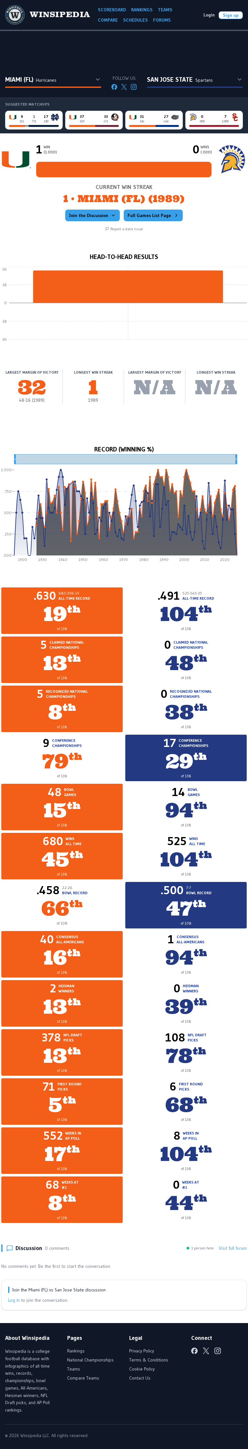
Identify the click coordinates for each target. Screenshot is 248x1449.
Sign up (231, 15)
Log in (14, 1300)
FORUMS (162, 20)
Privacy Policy (141, 1351)
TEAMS (165, 10)
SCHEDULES (135, 20)
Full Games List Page (149, 215)
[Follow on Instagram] (134, 87)
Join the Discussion (88, 215)
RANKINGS (142, 10)
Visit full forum (233, 1248)
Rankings (76, 1351)
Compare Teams (83, 1378)
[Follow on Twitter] (124, 87)
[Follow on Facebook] (114, 87)
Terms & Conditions (148, 1360)
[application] (124, 307)
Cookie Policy (142, 1369)
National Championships (90, 1360)
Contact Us (139, 1378)
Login (209, 15)
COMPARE (108, 20)
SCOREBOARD (112, 10)
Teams (73, 1369)
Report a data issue (126, 228)
